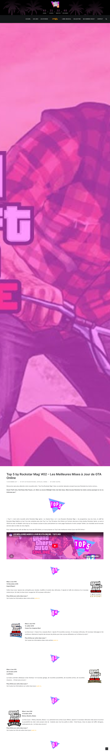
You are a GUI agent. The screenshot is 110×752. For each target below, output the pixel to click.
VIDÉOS (45, 481)
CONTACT (100, 19)
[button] (106, 19)
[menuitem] (28, 19)
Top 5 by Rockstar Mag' (29, 481)
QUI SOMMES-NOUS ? (89, 19)
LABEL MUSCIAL (66, 19)
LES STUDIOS (44, 19)
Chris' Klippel (56, 481)
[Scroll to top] (106, 748)
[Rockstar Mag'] (55, 19)
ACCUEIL (28, 19)
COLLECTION (77, 19)
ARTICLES (39, 481)
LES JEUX (35, 19)
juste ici (37, 598)
